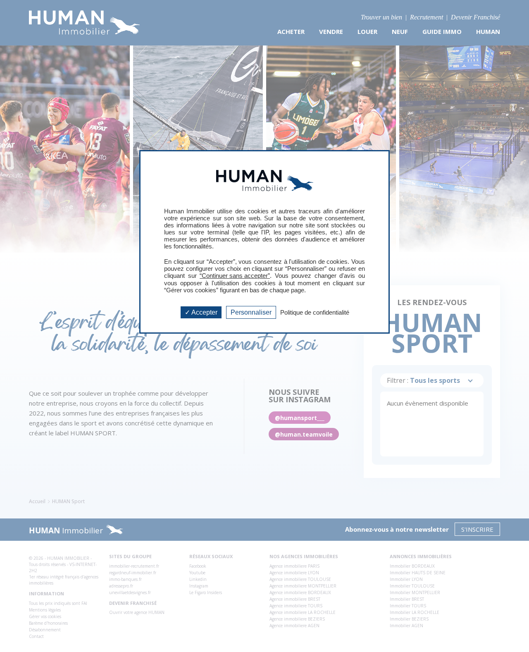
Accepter (203, 312)
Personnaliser (251, 312)
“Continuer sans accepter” (235, 275)
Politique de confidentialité (314, 312)
